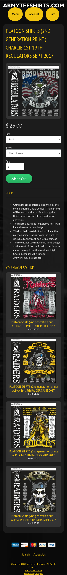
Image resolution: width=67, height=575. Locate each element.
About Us (40, 554)
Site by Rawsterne (33, 570)
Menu (15, 14)
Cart (52, 14)
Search (25, 554)
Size (8, 133)
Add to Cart (19, 178)
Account (34, 14)
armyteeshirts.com (37, 564)
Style (9, 147)
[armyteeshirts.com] (33, 5)
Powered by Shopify (33, 573)
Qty (8, 161)
